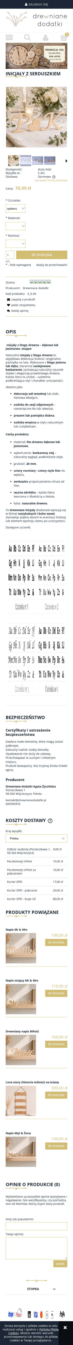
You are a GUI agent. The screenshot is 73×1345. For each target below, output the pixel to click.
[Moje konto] (45, 38)
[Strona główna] (36, 19)
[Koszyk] (64, 37)
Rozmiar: (13, 235)
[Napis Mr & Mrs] (21, 948)
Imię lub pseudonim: (20, 1219)
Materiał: (13, 218)
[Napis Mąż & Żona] (21, 1152)
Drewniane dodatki (35, 288)
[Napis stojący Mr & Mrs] (21, 999)
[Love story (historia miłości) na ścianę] (21, 1101)
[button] (9, 38)
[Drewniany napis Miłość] (21, 1050)
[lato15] (36, 55)
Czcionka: (13, 200)
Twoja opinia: (15, 1234)
